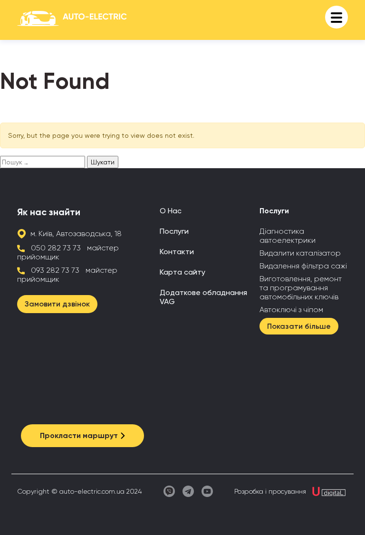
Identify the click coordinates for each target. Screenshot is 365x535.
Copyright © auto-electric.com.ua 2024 (79, 491)
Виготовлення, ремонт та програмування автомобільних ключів (300, 287)
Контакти (177, 251)
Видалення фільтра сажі (303, 265)
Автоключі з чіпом (291, 309)
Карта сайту (182, 272)
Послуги (174, 231)
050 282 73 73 (56, 247)
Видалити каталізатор (300, 253)
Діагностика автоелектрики (287, 236)
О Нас (171, 210)
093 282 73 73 (55, 270)
